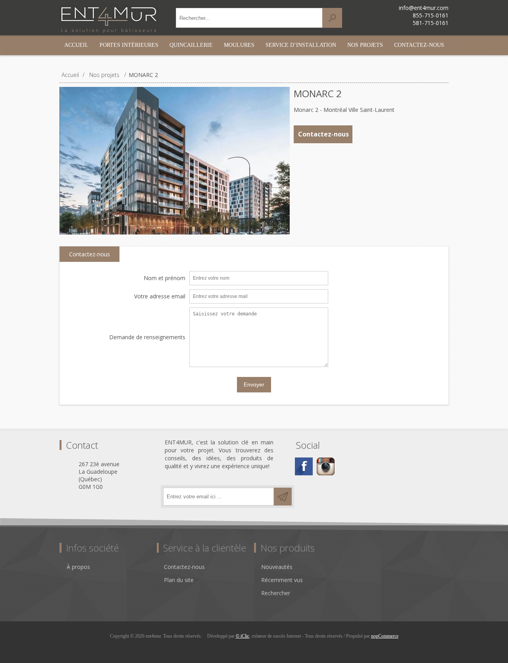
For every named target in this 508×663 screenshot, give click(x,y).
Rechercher (275, 593)
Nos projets (365, 45)
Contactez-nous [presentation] (89, 254)
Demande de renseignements (147, 337)
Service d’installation (301, 45)
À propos (78, 567)
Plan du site (179, 580)
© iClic (242, 636)
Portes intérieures (129, 45)
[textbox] (249, 18)
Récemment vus (282, 580)
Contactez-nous (419, 45)
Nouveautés (276, 567)
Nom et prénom (164, 278)
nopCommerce (384, 636)
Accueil (76, 45)
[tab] (89, 254)
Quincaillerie (191, 45)
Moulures (239, 45)
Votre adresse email (159, 296)
